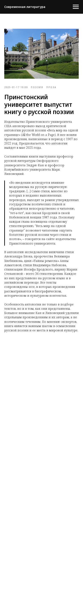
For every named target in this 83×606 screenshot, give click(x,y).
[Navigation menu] (76, 7)
